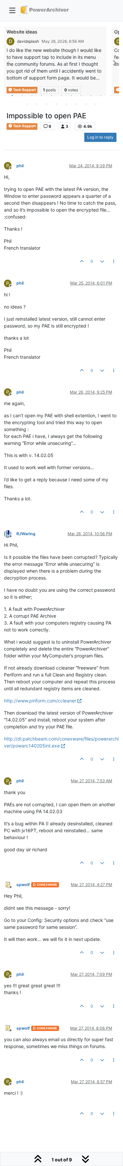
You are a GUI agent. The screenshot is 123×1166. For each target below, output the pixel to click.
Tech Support (24, 126)
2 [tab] (22, 95)
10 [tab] (101, 95)
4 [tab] (42, 95)
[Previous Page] (9, 63)
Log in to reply (100, 137)
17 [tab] (76, 104)
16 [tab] (66, 104)
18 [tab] (86, 104)
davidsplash (28, 41)
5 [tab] (52, 95)
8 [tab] (81, 95)
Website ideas (22, 31)
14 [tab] (47, 104)
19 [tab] (96, 104)
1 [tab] (12, 95)
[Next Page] (114, 63)
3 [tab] (32, 95)
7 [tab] (71, 95)
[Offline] (10, 533)
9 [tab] (91, 95)
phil (20, 165)
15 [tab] (56, 104)
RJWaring (25, 533)
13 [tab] (37, 104)
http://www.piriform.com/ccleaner (40, 700)
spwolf (23, 884)
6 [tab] (61, 95)
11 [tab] (111, 95)
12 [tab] (27, 104)
